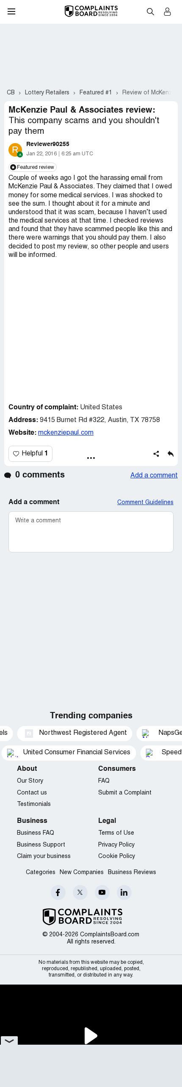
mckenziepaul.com (66, 433)
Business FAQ (35, 833)
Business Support (41, 845)
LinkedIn (124, 892)
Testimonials (34, 804)
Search (150, 11)
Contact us (32, 793)
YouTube (102, 892)
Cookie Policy (116, 856)
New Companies (82, 872)
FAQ (104, 781)
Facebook (58, 892)
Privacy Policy (116, 845)
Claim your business (44, 856)
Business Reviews (132, 872)
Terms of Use (116, 833)
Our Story (30, 781)
